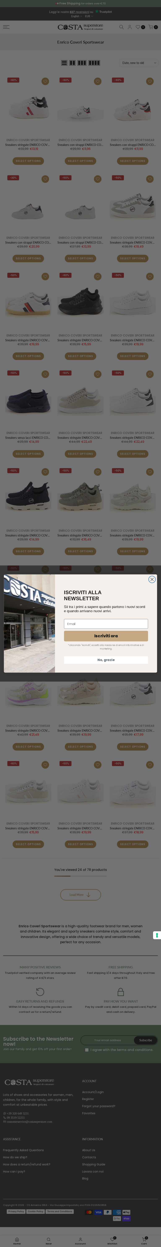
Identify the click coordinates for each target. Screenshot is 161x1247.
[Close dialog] (152, 579)
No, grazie (105, 660)
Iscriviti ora (106, 636)
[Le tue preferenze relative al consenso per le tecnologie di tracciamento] (157, 935)
